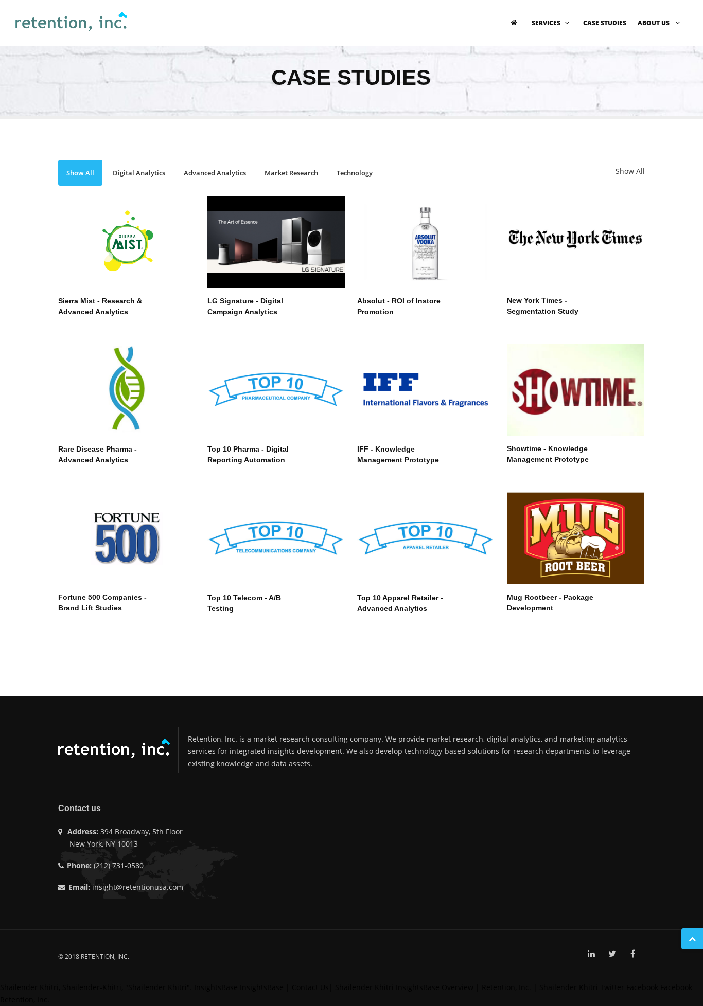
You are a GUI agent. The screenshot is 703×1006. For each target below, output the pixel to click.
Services (546, 23)
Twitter (612, 987)
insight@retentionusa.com (137, 887)
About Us (654, 23)
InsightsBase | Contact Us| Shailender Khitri (317, 987)
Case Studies (604, 23)
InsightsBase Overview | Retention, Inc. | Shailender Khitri (497, 987)
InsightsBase (216, 987)
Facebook (642, 987)
